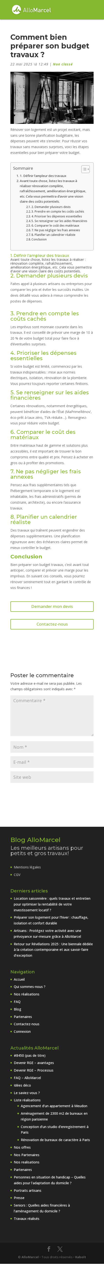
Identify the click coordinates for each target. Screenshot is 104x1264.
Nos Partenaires (26, 1155)
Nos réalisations (26, 994)
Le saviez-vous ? (27, 1092)
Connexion (22, 1031)
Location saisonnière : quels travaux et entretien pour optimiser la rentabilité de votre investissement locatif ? (52, 904)
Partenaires (23, 1016)
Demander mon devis (52, 606)
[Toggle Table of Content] (83, 169)
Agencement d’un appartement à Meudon (54, 1106)
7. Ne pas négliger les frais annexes (55, 230)
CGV (17, 874)
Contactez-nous (52, 624)
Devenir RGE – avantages (34, 1062)
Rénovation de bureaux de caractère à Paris (55, 1139)
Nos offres (22, 1147)
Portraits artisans (27, 1190)
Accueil (19, 979)
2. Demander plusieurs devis (51, 207)
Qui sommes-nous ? (29, 986)
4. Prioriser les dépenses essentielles (56, 216)
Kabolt (80, 1257)
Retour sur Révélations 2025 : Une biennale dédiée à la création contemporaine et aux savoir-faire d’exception (53, 950)
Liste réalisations (27, 1100)
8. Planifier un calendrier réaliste (53, 235)
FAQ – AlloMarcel (27, 1077)
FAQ (17, 1001)
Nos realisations (26, 1162)
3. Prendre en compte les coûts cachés (57, 211)
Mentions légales (27, 867)
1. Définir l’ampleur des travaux (43, 176)
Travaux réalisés (26, 1218)
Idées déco (22, 1085)
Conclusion (39, 239)
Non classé (63, 64)
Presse (19, 1197)
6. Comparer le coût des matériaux (55, 225)
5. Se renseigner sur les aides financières (59, 221)
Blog (17, 1009)
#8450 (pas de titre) (29, 1055)
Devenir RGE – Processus (33, 1070)
